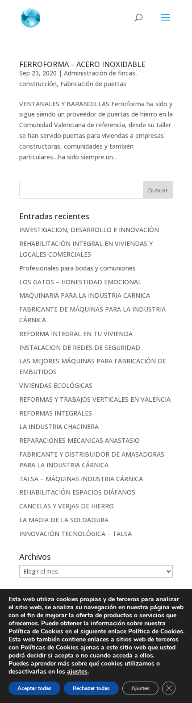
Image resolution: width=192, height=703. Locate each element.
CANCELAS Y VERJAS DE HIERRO (66, 506)
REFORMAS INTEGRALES (55, 413)
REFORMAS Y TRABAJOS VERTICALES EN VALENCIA (95, 399)
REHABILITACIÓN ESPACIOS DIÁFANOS (77, 492)
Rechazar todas (91, 688)
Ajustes (140, 688)
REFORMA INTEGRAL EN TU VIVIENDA (76, 333)
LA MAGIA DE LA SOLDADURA (64, 520)
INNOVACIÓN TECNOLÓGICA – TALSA (75, 533)
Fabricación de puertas (93, 83)
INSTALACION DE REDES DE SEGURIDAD (79, 347)
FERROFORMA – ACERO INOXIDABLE (82, 64)
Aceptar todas (34, 688)
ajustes (77, 672)
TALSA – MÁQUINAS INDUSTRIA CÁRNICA (81, 478)
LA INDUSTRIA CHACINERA (59, 426)
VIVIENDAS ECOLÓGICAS (55, 385)
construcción (38, 83)
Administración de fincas (99, 73)
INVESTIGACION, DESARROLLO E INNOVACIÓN (89, 229)
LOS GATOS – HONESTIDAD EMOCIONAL (80, 282)
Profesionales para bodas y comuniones (77, 268)
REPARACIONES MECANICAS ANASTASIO (79, 440)
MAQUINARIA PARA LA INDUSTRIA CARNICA (84, 295)
